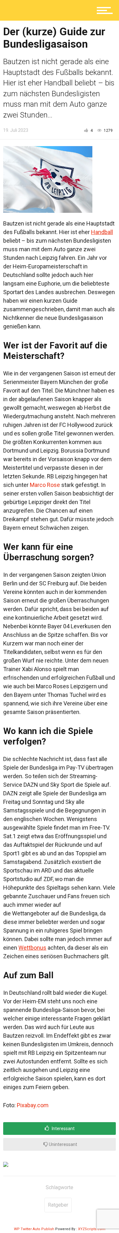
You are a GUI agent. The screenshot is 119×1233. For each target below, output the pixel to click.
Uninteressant (62, 1144)
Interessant (63, 1128)
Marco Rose (45, 485)
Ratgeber (58, 1205)
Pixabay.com (33, 1105)
